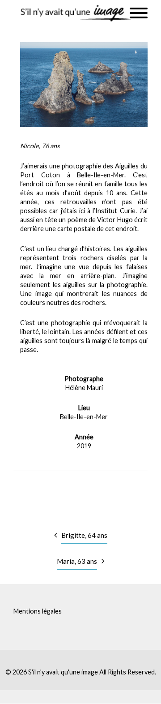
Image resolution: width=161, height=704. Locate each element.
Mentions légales (37, 611)
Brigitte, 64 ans (84, 535)
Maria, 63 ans (77, 561)
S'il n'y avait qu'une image (63, 672)
